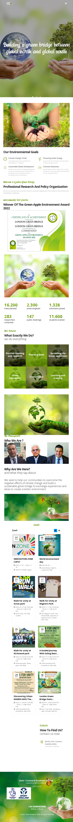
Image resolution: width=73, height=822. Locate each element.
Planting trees (36, 354)
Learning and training (58, 376)
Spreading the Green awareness (58, 354)
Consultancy (36, 376)
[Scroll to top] (69, 818)
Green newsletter (15, 376)
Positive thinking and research (15, 354)
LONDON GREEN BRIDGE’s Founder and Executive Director (15, 448)
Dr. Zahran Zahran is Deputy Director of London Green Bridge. (58, 451)
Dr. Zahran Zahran (58, 444)
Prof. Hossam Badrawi (36, 442)
